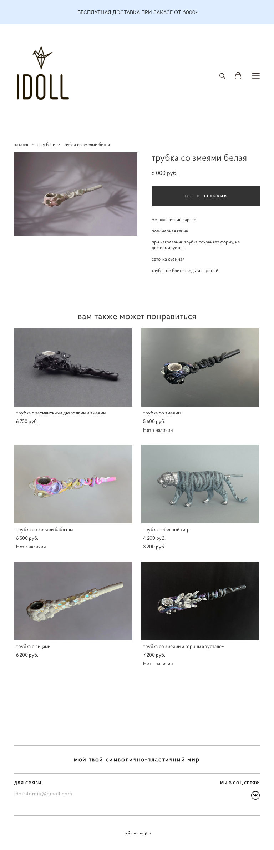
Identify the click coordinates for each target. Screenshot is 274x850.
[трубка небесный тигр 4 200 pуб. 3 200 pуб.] (200, 484)
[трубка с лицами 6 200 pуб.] (73, 601)
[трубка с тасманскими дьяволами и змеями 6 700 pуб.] (73, 367)
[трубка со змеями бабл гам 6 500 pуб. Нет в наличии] (73, 484)
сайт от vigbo (137, 833)
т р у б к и (45, 144)
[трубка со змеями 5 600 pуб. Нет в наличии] (200, 367)
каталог (21, 144)
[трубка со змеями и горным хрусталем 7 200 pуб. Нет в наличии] (200, 601)
